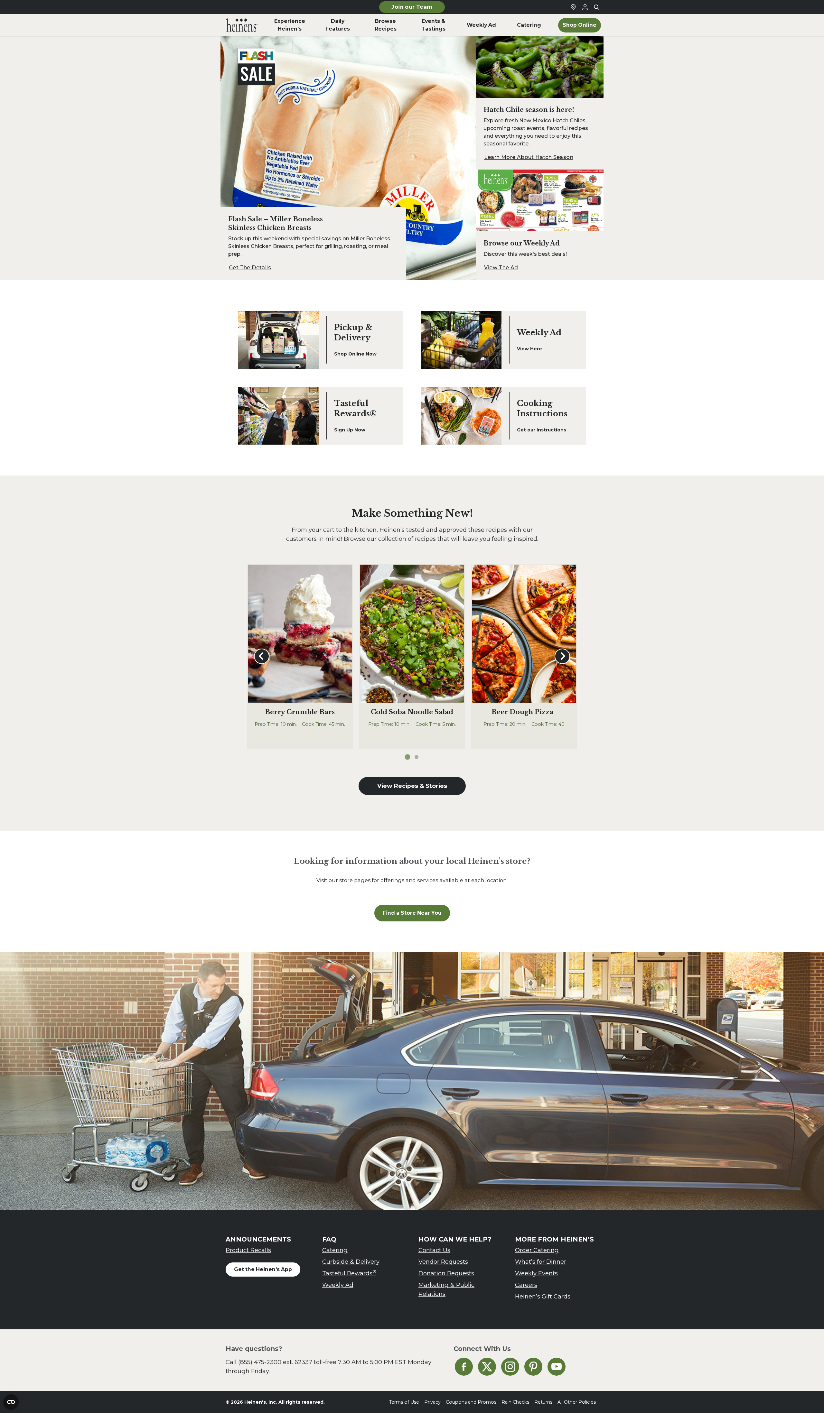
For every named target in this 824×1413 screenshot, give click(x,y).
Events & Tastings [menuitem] (433, 25)
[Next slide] (562, 656)
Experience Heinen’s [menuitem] (289, 25)
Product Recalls (248, 1250)
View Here (529, 348)
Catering (335, 1250)
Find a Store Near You (412, 913)
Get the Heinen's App (263, 1269)
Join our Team (411, 7)
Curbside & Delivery (350, 1261)
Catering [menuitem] (529, 25)
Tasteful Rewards (349, 1273)
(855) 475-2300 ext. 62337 (275, 1362)
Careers (526, 1284)
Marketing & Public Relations (446, 1289)
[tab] (407, 757)
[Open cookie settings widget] (11, 1402)
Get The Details (250, 267)
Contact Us (434, 1250)
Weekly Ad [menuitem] (481, 25)
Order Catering (537, 1250)
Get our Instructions (541, 429)
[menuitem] (241, 25)
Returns (543, 1402)
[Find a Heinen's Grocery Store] (573, 7)
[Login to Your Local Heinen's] (584, 7)
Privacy (432, 1402)
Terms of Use (404, 1402)
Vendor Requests (443, 1261)
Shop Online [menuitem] (579, 25)
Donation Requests (446, 1273)
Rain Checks (515, 1402)
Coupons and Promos (471, 1402)
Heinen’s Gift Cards (542, 1296)
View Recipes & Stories (412, 785)
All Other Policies (576, 1402)
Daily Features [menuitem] (337, 25)
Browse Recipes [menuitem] (386, 25)
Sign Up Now (349, 429)
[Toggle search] (596, 7)
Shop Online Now (355, 353)
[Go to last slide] (261, 656)
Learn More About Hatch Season (528, 157)
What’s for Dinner (540, 1261)
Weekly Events (536, 1273)
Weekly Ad (337, 1284)
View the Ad (501, 267)
